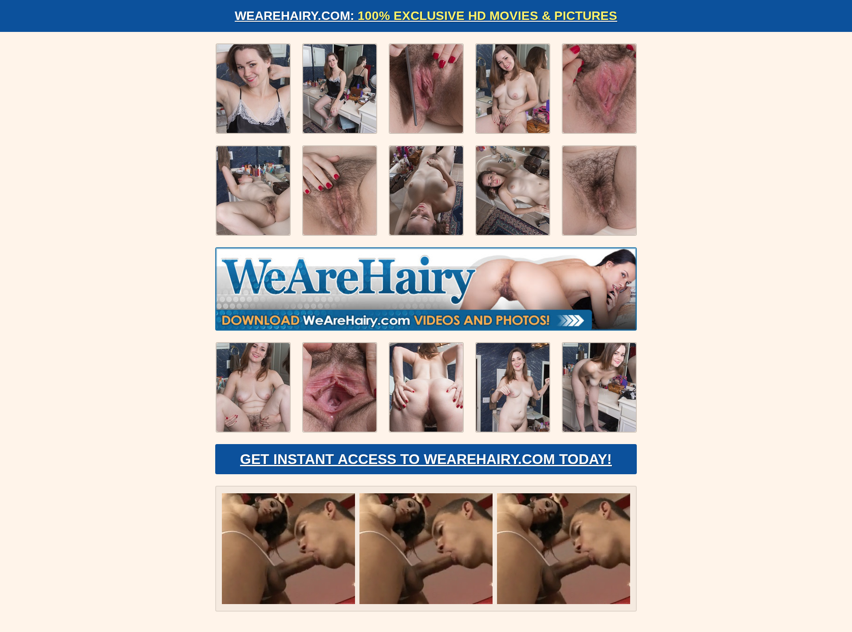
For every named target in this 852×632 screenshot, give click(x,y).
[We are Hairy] (426, 289)
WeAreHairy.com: (426, 16)
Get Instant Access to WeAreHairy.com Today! (426, 459)
